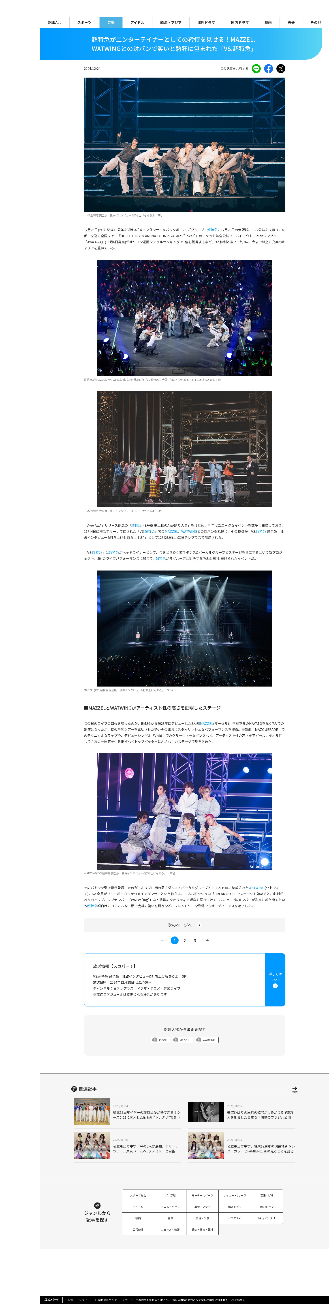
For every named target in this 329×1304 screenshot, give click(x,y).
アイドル (137, 22)
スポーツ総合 (138, 1195)
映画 (268, 22)
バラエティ (234, 1218)
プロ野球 (170, 1195)
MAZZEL (171, 531)
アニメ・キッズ (170, 1207)
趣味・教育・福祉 (202, 1229)
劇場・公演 (202, 1218)
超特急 (212, 229)
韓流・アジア (171, 22)
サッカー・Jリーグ (234, 1195)
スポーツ (84, 22)
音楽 (111, 22)
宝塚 (170, 1218)
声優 (291, 22)
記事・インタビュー (80, 1300)
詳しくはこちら (275, 976)
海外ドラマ (206, 22)
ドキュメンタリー (267, 1218)
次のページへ (180, 925)
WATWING (189, 531)
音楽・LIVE (266, 1195)
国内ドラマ (240, 22)
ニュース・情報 (170, 1229)
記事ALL (55, 22)
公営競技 (138, 1229)
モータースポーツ (202, 1195)
